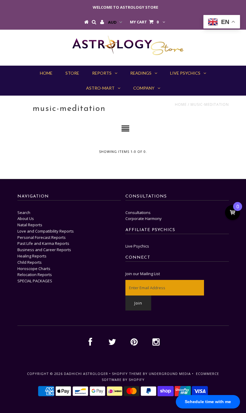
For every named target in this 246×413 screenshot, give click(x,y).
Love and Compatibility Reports (45, 231)
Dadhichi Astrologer (86, 373)
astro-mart (100, 88)
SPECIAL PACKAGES (34, 281)
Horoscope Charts (33, 268)
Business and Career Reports (44, 249)
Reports (102, 73)
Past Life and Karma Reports (43, 243)
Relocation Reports (34, 274)
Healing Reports (31, 256)
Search (23, 212)
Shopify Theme (127, 373)
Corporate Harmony (143, 218)
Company (143, 88)
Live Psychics (185, 73)
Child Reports (29, 262)
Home (181, 104)
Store (72, 73)
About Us (25, 218)
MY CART (144, 22)
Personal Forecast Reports (41, 237)
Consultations (138, 212)
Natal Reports (29, 224)
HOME (46, 73)
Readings (141, 73)
